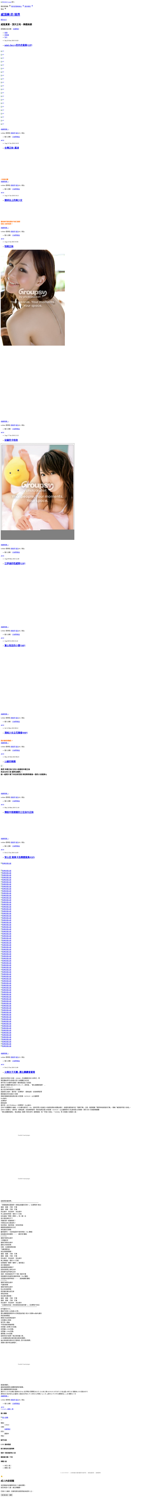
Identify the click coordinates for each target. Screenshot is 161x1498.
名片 (5, 37)
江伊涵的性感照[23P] (14, 563)
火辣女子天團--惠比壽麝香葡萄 (19, 1072)
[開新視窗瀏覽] (2, 51)
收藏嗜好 (16, 29)
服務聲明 (98, 1472)
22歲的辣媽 (10, 761)
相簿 (5, 33)
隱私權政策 (91, 1472)
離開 (11, 1495)
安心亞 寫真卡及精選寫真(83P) (19, 857)
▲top (2, 140)
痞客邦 (13, 133)
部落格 (6, 35)
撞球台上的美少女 (13, 200)
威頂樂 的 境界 (10, 14)
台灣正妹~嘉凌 (11, 148)
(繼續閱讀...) (5, 129)
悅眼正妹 (8, 246)
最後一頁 (10, 1409)
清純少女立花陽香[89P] (15, 733)
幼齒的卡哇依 (11, 440)
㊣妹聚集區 (16, 137)
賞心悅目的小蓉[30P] (14, 645)
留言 (17, 133)
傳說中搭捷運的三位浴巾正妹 (19, 812)
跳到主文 (4, 20)
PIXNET (66, 1472)
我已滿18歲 (4, 1495)
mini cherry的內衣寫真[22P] (18, 45)
